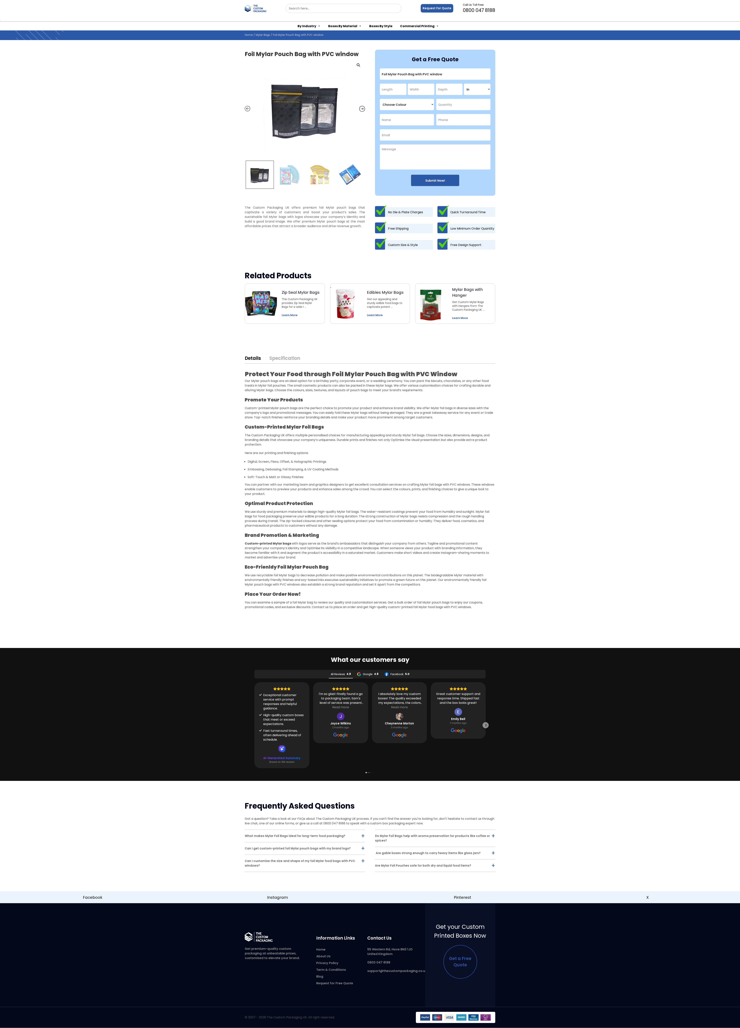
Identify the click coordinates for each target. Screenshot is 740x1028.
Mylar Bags (263, 35)
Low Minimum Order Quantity (472, 228)
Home (249, 35)
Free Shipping (398, 228)
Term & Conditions (331, 970)
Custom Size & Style (403, 245)
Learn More (290, 315)
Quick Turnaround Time (468, 212)
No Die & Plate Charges (405, 212)
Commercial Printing (417, 26)
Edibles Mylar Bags (385, 292)
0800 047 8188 (479, 8)
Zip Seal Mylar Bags (301, 292)
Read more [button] (340, 707)
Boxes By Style (380, 26)
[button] (358, 65)
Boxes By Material (342, 26)
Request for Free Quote (334, 983)
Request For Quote (437, 8)
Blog (319, 976)
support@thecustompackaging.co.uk (397, 971)
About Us (323, 956)
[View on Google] (341, 716)
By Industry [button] (307, 26)
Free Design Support (465, 245)
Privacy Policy (327, 963)
